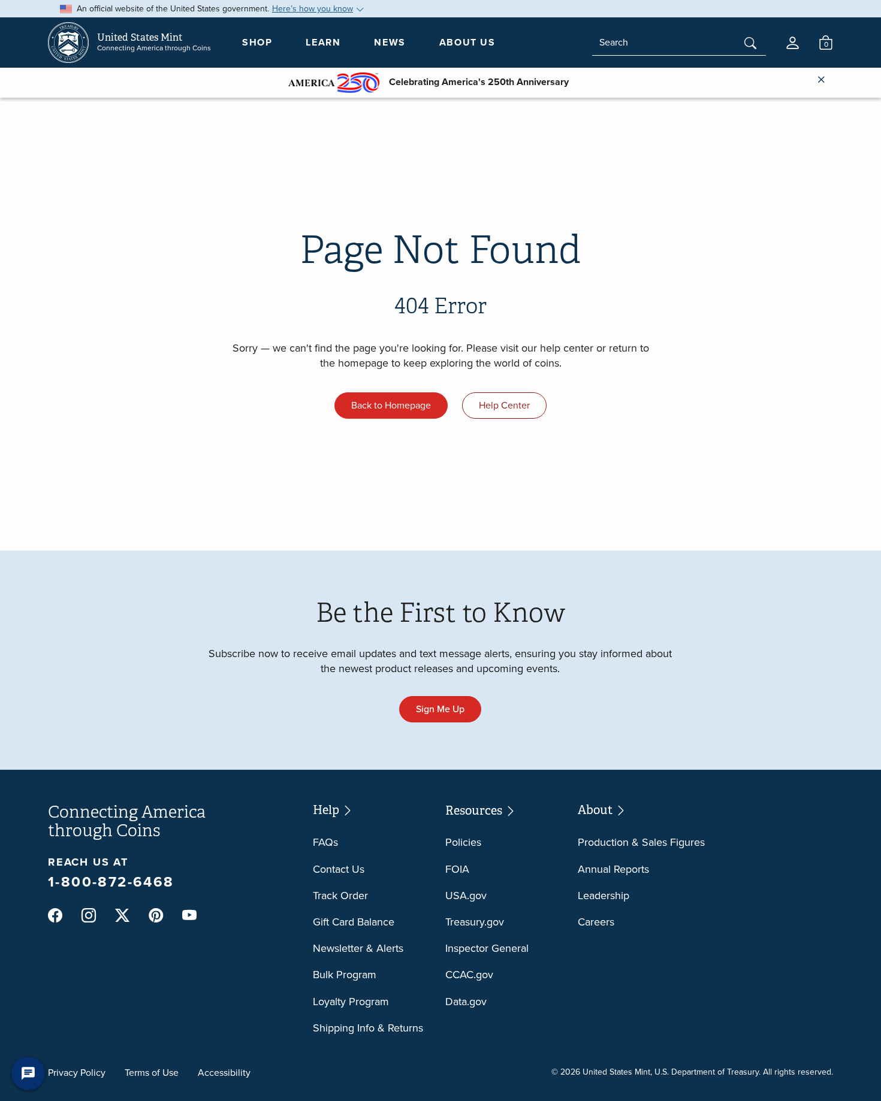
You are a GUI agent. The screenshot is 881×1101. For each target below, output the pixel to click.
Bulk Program (344, 974)
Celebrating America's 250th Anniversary (474, 82)
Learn (323, 42)
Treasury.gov (474, 922)
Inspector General (487, 948)
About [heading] (596, 809)
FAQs (325, 842)
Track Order (340, 895)
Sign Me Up (440, 709)
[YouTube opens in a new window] (189, 916)
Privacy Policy (76, 1072)
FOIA (457, 869)
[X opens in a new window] (122, 916)
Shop (257, 42)
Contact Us (338, 869)
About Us (467, 42)
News (389, 42)
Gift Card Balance (353, 922)
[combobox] (679, 42)
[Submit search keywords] (750, 44)
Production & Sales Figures (641, 842)
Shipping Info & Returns (368, 1028)
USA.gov (466, 895)
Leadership (603, 895)
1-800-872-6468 (111, 882)
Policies (463, 842)
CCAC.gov (469, 974)
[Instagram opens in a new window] (89, 916)
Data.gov (466, 1001)
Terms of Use (152, 1072)
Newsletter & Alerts (358, 948)
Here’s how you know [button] (312, 8)
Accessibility (224, 1072)
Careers (596, 922)
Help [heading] (327, 809)
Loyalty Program (351, 1001)
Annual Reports (613, 869)
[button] (792, 43)
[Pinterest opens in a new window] (156, 916)
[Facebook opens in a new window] (55, 916)
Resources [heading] (475, 810)
